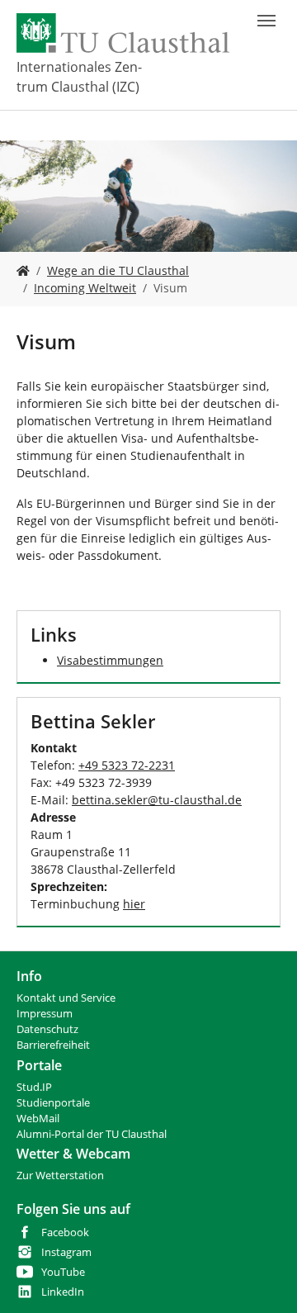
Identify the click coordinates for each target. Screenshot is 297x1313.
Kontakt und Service (66, 998)
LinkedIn (62, 1292)
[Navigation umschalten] (266, 21)
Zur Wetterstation (60, 1175)
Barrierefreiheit (53, 1045)
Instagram (66, 1252)
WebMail (37, 1119)
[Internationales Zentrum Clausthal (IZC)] (23, 270)
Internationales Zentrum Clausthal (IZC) (79, 77)
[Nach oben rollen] (263, 1279)
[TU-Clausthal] (122, 33)
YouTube (63, 1272)
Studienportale (53, 1103)
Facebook (65, 1232)
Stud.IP (34, 1087)
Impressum (44, 1014)
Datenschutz (47, 1029)
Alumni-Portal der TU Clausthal (91, 1134)
